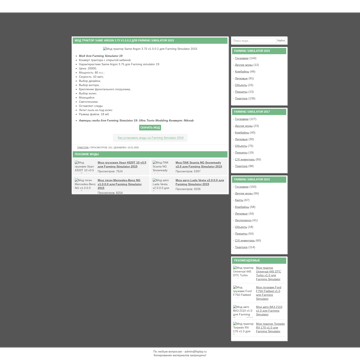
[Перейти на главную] (104, 23)
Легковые (241, 78)
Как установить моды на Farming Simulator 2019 (151, 137)
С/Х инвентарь (245, 159)
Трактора (83, 147)
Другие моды (244, 64)
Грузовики (242, 58)
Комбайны (242, 71)
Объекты (241, 85)
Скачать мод (150, 127)
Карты (239, 200)
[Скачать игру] (249, 26)
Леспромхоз (243, 220)
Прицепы (241, 91)
